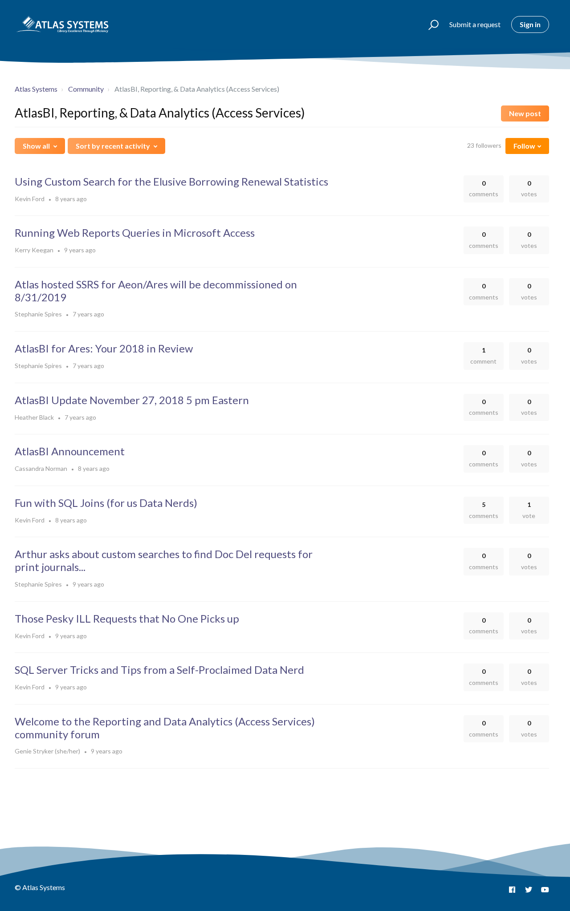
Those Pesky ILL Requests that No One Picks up (127, 618)
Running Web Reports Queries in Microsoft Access (135, 232)
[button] (429, 24)
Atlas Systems (36, 89)
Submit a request (475, 24)
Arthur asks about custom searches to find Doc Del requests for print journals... (164, 560)
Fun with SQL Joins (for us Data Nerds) (106, 502)
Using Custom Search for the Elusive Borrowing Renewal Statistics (171, 181)
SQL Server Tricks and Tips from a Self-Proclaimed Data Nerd (159, 669)
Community (86, 89)
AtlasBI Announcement (70, 451)
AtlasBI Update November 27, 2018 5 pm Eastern (132, 399)
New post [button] (525, 113)
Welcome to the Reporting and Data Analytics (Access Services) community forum (165, 728)
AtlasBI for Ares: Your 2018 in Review (104, 348)
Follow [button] (524, 146)
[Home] (62, 24)
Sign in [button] (530, 24)
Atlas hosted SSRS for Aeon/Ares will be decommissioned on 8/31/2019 (156, 291)
